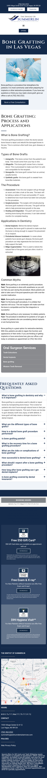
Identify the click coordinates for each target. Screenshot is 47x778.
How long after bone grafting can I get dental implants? (20, 471)
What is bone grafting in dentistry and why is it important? (22, 396)
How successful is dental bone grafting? (21, 457)
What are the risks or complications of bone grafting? (20, 451)
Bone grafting (8, 362)
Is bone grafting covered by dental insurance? (18, 478)
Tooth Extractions (10, 353)
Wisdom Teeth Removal (12, 366)
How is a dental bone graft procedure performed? (20, 432)
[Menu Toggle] (23, 25)
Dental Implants (9, 357)
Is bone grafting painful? (13, 438)
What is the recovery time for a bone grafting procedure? (19, 444)
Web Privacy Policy (8, 745)
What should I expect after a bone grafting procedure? (22, 463)
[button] (23, 396)
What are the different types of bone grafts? (19, 425)
